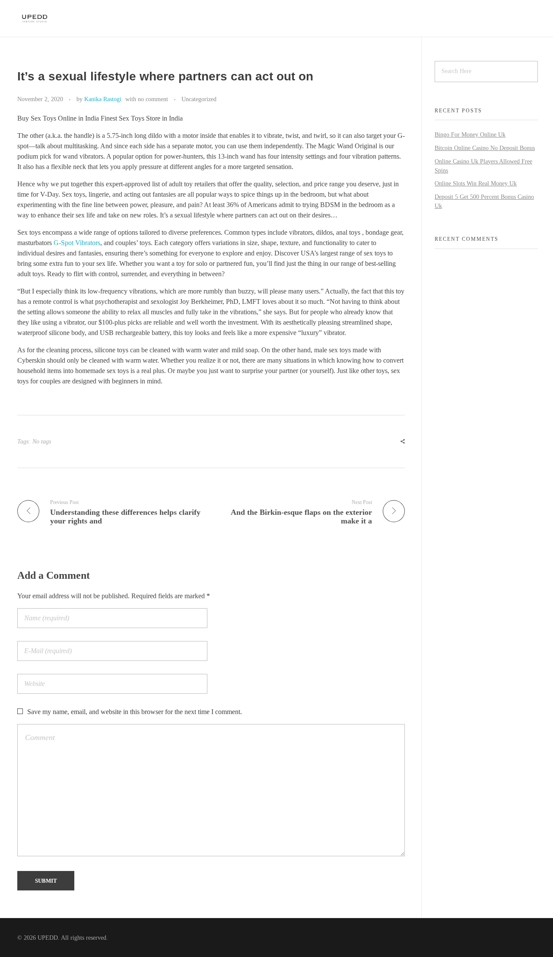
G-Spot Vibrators (77, 242)
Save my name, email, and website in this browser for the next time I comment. (134, 711)
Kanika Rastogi (102, 99)
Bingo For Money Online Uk (470, 134)
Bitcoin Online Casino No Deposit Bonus (485, 148)
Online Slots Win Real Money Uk (476, 183)
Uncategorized (198, 99)
